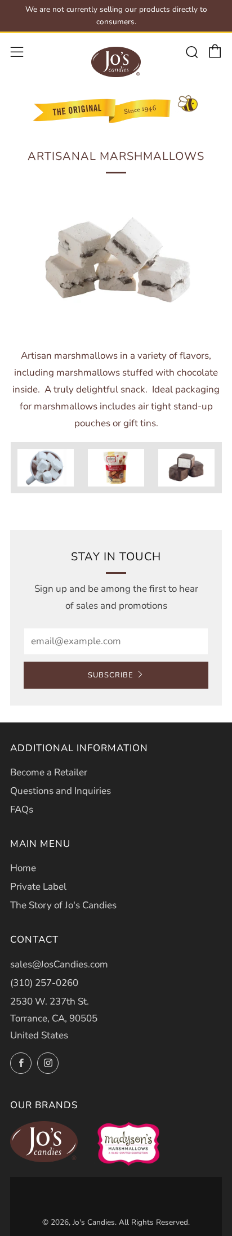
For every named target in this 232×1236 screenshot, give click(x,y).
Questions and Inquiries (60, 790)
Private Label (38, 886)
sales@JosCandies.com (59, 964)
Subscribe (110, 675)
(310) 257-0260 (44, 982)
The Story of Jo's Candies (63, 905)
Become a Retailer (48, 772)
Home (23, 868)
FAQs (21, 809)
